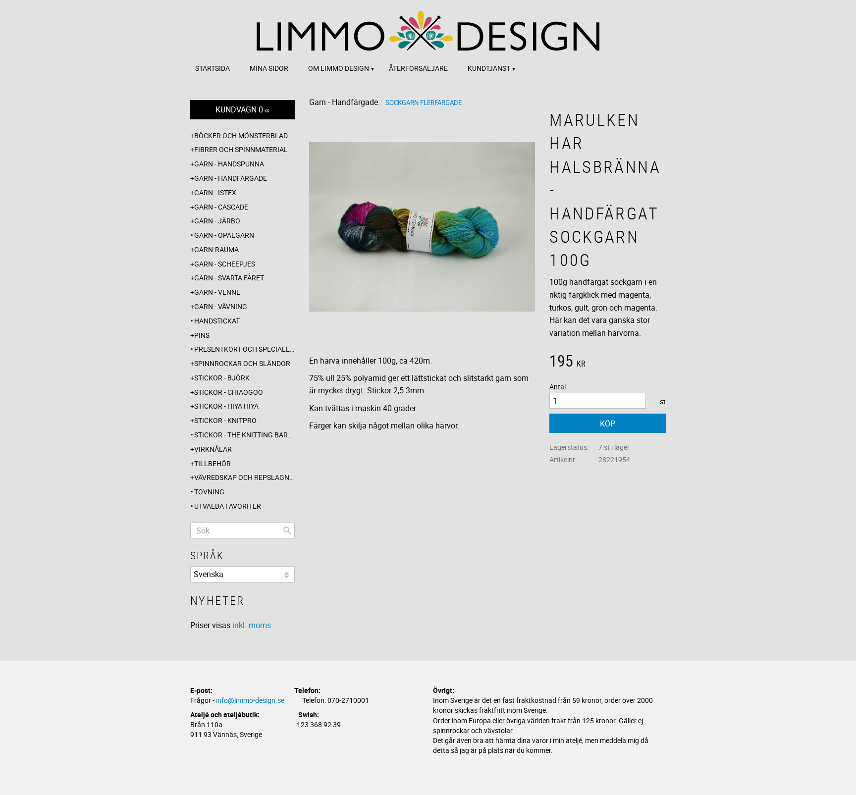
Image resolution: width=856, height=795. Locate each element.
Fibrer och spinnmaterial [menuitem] (241, 149)
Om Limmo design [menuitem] (338, 68)
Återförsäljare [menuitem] (418, 68)
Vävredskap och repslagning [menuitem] (244, 477)
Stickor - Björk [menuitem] (222, 377)
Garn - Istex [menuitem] (215, 192)
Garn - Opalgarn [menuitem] (224, 235)
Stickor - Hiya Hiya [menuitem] (226, 406)
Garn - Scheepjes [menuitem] (224, 263)
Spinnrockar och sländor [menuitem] (242, 363)
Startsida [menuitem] (212, 68)
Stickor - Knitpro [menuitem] (225, 420)
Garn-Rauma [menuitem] (216, 249)
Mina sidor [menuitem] (269, 68)
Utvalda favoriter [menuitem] (227, 506)
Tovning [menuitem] (209, 491)
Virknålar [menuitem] (213, 449)
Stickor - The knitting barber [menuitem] (244, 434)
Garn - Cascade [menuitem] (221, 207)
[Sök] (287, 530)
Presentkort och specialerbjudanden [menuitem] (244, 349)
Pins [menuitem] (202, 335)
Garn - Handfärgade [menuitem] (230, 178)
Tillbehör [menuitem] (212, 463)
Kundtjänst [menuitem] (489, 68)
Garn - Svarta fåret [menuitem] (229, 277)
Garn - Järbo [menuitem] (217, 220)
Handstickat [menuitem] (217, 320)
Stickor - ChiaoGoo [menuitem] (228, 392)
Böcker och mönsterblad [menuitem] (241, 135)
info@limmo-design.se (250, 700)
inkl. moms (251, 625)
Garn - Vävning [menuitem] (220, 306)
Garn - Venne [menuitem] (217, 292)
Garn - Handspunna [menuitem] (229, 163)
